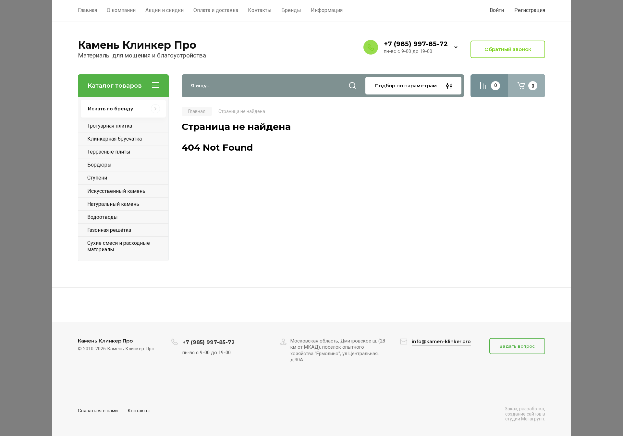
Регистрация (529, 10)
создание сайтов (523, 414)
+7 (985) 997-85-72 (416, 44)
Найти (352, 85)
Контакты (139, 411)
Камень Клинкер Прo (137, 45)
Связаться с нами (98, 411)
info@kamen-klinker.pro (441, 341)
